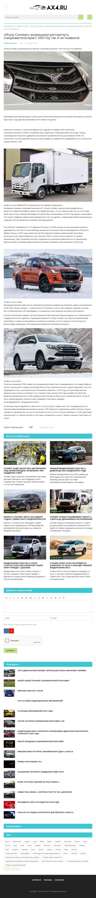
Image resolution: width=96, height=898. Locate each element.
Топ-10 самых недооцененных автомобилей (40, 701)
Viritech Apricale (11, 853)
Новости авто (10, 43)
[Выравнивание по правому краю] (30, 597)
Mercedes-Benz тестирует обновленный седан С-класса (45, 751)
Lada (22, 845)
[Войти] (89, 17)
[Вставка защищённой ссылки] (43, 597)
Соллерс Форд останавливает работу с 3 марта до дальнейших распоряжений (71, 518)
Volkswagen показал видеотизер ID (46, 853)
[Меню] (6, 6)
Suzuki (58, 849)
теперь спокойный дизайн (15, 865)
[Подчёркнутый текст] (14, 597)
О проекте (36, 880)
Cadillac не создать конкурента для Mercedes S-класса (45, 812)
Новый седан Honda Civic (52, 857)
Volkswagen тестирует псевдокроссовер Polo (41, 772)
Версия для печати (46, 427)
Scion (33, 849)
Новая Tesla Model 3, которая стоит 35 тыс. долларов (45, 792)
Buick (49, 841)
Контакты (59, 880)
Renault (25, 849)
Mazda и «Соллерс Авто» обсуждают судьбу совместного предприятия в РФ (25, 518)
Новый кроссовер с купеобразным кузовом (22, 857)
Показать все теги (12, 869)
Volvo (65, 853)
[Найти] (80, 17)
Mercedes (57, 845)
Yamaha (74, 853)
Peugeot (15, 849)
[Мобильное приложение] (34, 886)
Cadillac (57, 841)
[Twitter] (46, 886)
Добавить (10, 650)
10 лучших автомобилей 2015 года (35, 711)
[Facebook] (38, 886)
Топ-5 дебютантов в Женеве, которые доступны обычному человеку (52, 670)
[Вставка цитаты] (55, 597)
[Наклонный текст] (10, 597)
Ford (85, 841)
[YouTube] (58, 886)
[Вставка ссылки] (39, 597)
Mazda (37, 845)
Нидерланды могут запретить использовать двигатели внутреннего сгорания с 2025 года (53, 732)
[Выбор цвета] (47, 597)
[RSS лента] (62, 886)
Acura (7, 841)
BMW (42, 841)
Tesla (66, 849)
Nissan (82, 845)
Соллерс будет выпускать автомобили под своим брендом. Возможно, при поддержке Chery (25, 470)
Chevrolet (67, 841)
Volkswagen (24, 853)
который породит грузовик (77, 861)
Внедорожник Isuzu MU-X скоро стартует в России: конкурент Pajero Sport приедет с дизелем (23, 565)
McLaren (47, 845)
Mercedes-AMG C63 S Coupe (30, 690)
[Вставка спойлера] (64, 597)
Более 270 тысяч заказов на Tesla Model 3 (38, 782)
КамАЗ (83, 853)
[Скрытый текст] (51, 597)
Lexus (30, 845)
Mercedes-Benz (70, 845)
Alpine (27, 841)
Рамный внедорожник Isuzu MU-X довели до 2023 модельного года (68, 469)
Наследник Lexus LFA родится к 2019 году (38, 802)
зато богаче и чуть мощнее (52, 861)
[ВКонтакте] (6, 630)
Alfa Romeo (17, 841)
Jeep (15, 845)
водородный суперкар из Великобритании (21, 861)
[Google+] (54, 886)
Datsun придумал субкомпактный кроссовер (41, 741)
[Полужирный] (6, 597)
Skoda (41, 849)
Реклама (48, 880)
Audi (34, 841)
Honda (7, 845)
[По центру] (26, 597)
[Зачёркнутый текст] (18, 597)
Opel (7, 849)
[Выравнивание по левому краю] (22, 597)
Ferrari (77, 841)
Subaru (49, 849)
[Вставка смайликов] (35, 597)
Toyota (73, 849)
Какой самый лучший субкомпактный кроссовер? (44, 680)
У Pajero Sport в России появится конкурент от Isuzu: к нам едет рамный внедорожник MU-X (71, 565)
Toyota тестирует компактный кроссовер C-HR (41, 721)
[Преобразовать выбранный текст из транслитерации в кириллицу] (60, 597)
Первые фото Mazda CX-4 (30, 761)
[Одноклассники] (50, 886)
